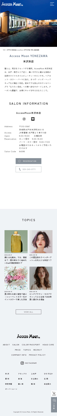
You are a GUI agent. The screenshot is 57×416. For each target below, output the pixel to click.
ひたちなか (48, 373)
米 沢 (7, 373)
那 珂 (7, 379)
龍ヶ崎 (20, 384)
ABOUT (6, 344)
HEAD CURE (48, 344)
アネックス (22, 373)
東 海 (20, 379)
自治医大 (47, 384)
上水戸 (33, 373)
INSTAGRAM (31, 363)
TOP (4, 50)
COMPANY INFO (19, 355)
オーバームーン (11, 389)
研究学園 (8, 384)
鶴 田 (33, 384)
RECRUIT (38, 350)
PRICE (18, 350)
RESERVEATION (29, 161)
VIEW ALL (28, 312)
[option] (28, 23)
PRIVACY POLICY (37, 355)
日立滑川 (34, 379)
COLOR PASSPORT (31, 344)
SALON (15, 344)
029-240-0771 (29, 169)
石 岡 (46, 379)
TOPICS (27, 350)
